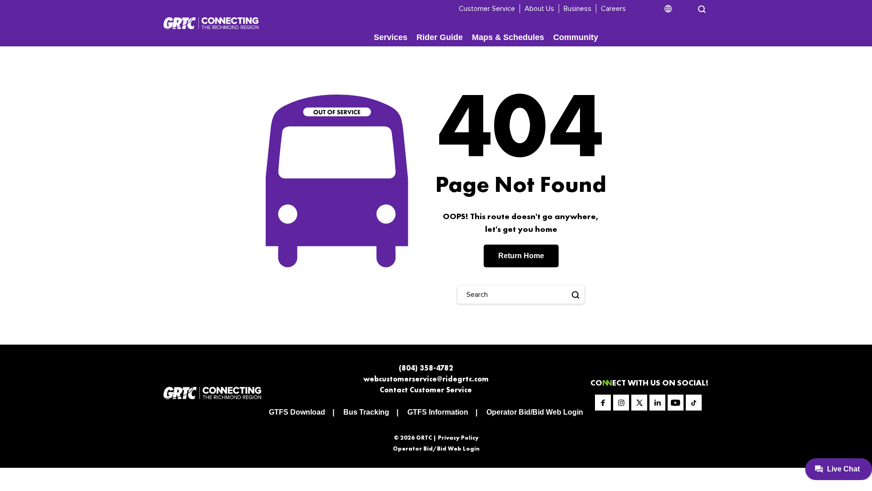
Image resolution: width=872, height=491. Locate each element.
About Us (539, 8)
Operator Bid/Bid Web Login (534, 412)
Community (575, 37)
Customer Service (487, 8)
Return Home (521, 256)
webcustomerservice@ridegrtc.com (426, 379)
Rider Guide (439, 37)
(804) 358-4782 (426, 368)
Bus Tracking (366, 412)
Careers (613, 8)
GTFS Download (297, 412)
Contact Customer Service (426, 390)
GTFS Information (437, 412)
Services (390, 37)
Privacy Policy (458, 437)
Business (577, 8)
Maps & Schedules (508, 37)
